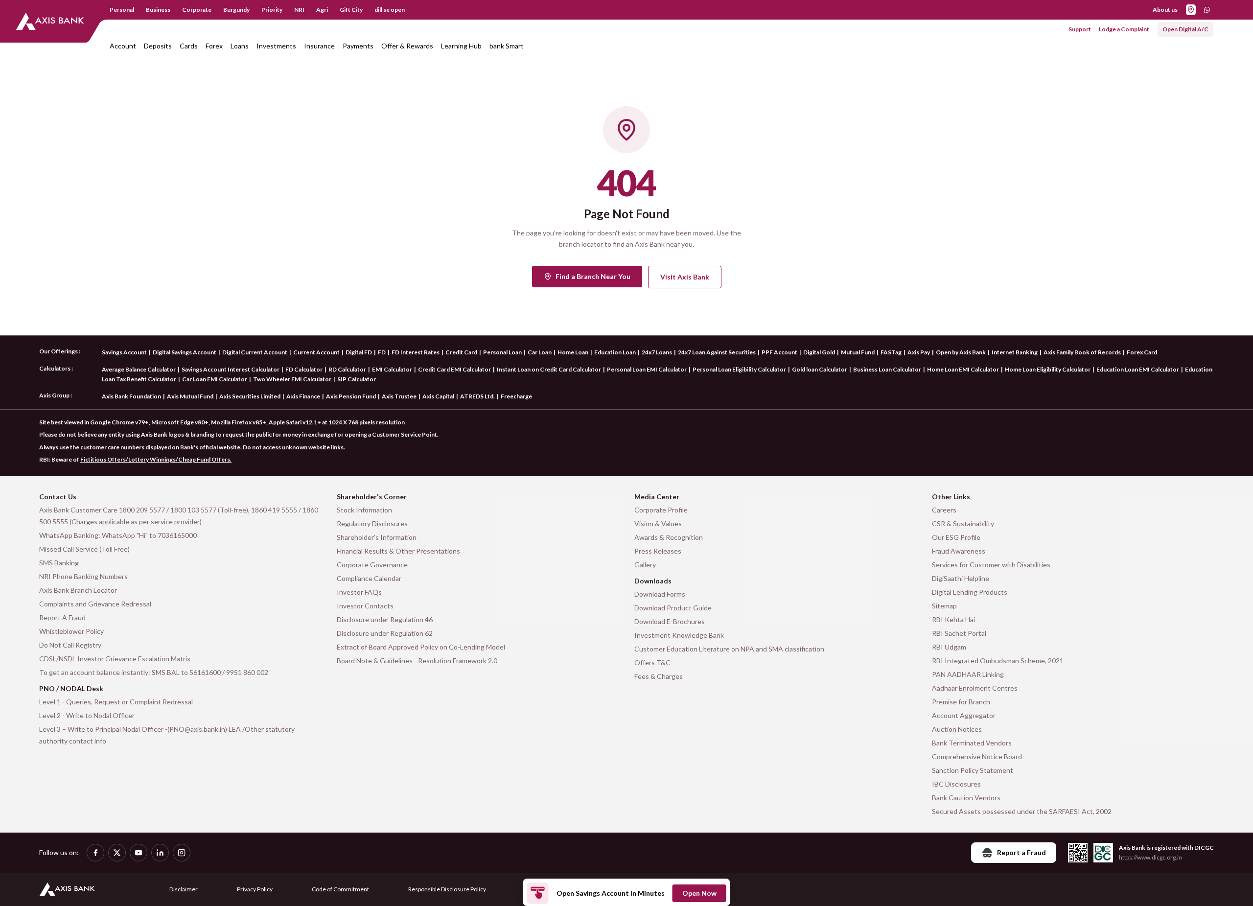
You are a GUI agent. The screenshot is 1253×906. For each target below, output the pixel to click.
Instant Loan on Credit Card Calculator (549, 369)
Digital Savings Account (184, 352)
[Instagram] (181, 852)
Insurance (319, 46)
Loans (240, 46)
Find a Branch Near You (593, 276)
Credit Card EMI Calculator (454, 369)
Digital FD (359, 352)
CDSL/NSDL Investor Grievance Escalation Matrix (114, 658)
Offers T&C (652, 662)
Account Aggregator (964, 715)
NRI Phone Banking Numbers (83, 576)
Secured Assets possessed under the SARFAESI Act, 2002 (1022, 811)
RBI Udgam (949, 647)
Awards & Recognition (668, 537)
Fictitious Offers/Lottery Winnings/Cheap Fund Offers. (156, 459)
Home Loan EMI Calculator (963, 369)
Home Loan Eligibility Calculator (1048, 369)
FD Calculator (304, 369)
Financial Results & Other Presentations (398, 551)
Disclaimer (183, 889)
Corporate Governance (372, 564)
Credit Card (461, 352)
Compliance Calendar (369, 578)
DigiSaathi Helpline (960, 578)
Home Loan (572, 352)
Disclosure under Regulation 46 (385, 619)
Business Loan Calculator (887, 369)
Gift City (351, 9)
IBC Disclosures (956, 784)
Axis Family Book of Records (1082, 352)
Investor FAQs (359, 592)
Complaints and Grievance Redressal (95, 604)
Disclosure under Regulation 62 (385, 633)
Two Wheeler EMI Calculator (292, 379)
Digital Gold (819, 352)
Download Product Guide (673, 608)
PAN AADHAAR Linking (968, 674)
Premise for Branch (961, 701)
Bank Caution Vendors (966, 797)
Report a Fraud (1021, 852)
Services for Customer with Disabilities (991, 564)
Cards (189, 46)
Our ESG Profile (956, 537)
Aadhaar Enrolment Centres (975, 688)
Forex (214, 46)
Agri (322, 9)
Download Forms (659, 594)
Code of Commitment (340, 889)
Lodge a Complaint (1124, 29)
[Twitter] (117, 852)
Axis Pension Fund (351, 396)
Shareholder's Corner (372, 496)
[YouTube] (138, 852)
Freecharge (516, 396)
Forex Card (1142, 352)
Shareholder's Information (377, 537)
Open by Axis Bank (961, 352)
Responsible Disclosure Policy (447, 889)
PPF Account (779, 352)
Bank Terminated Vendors (972, 743)
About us (1165, 9)
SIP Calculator (356, 379)
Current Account (316, 352)
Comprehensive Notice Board (977, 756)
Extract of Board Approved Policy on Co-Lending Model (421, 647)
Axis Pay (918, 352)
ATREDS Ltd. (477, 396)
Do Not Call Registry (70, 645)
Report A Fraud (62, 617)
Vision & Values (658, 523)
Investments (276, 46)
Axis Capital (438, 396)
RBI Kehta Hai (953, 619)
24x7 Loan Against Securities (717, 352)
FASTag (891, 352)
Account (123, 46)
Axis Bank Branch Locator (78, 590)
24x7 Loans (657, 352)
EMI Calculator (392, 369)
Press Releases (657, 551)
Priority (271, 9)
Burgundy (236, 9)
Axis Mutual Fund (190, 396)
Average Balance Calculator (139, 369)
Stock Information (364, 510)
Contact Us (57, 496)
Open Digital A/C (1185, 29)
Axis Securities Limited (249, 396)
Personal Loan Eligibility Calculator (739, 369)
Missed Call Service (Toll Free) (84, 549)
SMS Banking (59, 562)
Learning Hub (461, 46)
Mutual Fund (858, 352)
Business (158, 9)
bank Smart (506, 46)
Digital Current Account (254, 352)
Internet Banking (1015, 352)
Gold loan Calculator (819, 369)
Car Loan (540, 352)
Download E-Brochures (669, 621)
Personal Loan (502, 352)
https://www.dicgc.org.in (1150, 857)
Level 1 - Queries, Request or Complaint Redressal (116, 701)
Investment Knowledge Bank (679, 635)
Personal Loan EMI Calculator (647, 369)
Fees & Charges (658, 676)
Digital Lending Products (969, 592)
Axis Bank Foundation (131, 396)
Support (1079, 29)
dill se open (389, 9)
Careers (944, 510)
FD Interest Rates (416, 352)
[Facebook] (95, 852)
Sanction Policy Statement (972, 770)
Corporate (196, 9)
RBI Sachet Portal (959, 633)
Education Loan (615, 352)
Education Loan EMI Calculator (1137, 369)
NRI (299, 9)
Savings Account (124, 352)
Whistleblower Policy (71, 631)
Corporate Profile (661, 510)
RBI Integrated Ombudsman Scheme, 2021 (998, 660)
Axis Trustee (399, 396)
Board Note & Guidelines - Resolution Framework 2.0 (417, 660)
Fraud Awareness (958, 551)
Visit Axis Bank (684, 277)
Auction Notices (957, 729)
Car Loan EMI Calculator (214, 379)
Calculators (54, 368)
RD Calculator (347, 369)
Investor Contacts (365, 606)
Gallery (645, 564)
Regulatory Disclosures (372, 523)
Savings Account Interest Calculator (230, 369)
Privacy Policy (255, 889)
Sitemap (944, 606)
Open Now (699, 893)
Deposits (158, 46)
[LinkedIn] (160, 852)
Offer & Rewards (407, 46)
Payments (358, 46)
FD (382, 352)
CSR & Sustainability (963, 523)
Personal (122, 9)
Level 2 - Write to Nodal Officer (87, 715)
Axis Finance (303, 396)
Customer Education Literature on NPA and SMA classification (729, 649)
